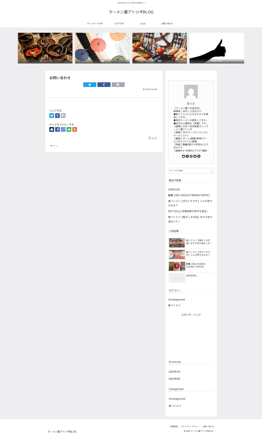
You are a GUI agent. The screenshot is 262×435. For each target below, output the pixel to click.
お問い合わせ (208, 426)
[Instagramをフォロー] (63, 129)
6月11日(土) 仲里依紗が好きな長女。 (188, 211)
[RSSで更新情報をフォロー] (74, 129)
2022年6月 (174, 378)
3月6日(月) (174, 189)
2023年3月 (174, 371)
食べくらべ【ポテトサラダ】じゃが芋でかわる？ (190, 203)
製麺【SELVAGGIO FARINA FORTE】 (189, 195)
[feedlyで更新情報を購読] (69, 129)
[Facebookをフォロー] (57, 129)
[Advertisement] (191, 336)
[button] (211, 171)
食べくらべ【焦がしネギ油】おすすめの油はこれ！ (190, 219)
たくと (191, 103)
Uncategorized (176, 299)
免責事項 (174, 426)
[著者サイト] (51, 129)
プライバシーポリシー (190, 426)
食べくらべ (174, 305)
